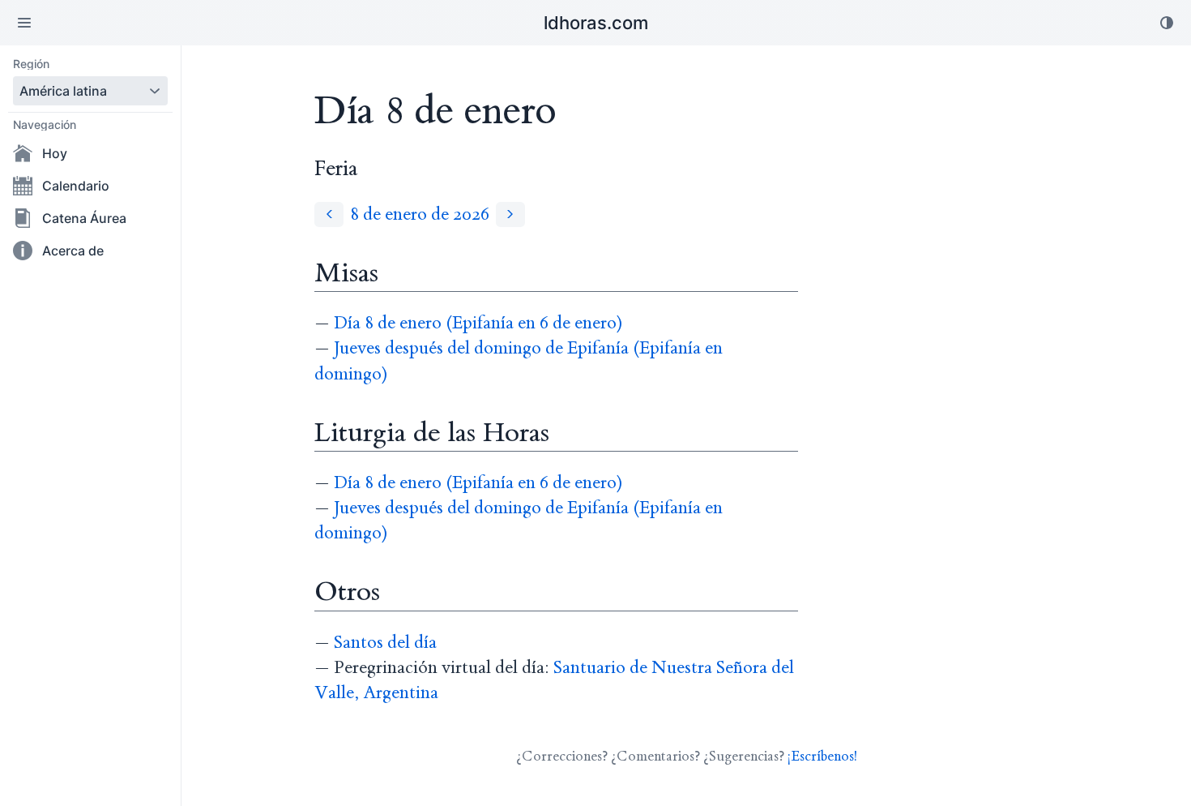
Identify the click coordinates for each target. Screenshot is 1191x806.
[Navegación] (24, 23)
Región (31, 64)
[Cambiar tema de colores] (1167, 23)
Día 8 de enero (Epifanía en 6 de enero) (478, 323)
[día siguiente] (510, 214)
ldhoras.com (596, 22)
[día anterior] (329, 214)
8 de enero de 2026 (419, 214)
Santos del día (385, 643)
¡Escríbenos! (822, 756)
